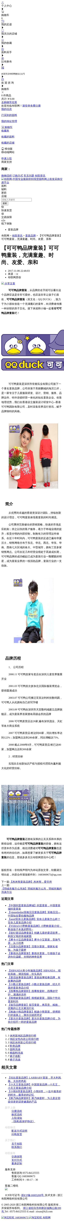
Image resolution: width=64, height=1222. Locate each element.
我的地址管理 (9, 121)
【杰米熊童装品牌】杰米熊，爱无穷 (31, 881)
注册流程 (16, 1111)
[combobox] (16, 199)
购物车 (8, 127)
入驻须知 (16, 1118)
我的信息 (6, 109)
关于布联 (16, 1143)
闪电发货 (16, 1134)
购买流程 (16, 1114)
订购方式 (17, 175)
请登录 (26, 105)
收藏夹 (5, 130)
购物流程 (6, 175)
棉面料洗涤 (16, 1052)
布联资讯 (40, 175)
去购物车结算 (9, 102)
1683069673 (21, 1217)
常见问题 (29, 175)
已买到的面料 (9, 115)
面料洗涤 (15, 1049)
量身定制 (16, 1163)
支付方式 (16, 1160)
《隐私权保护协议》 (23, 1121)
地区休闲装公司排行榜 (23, 1042)
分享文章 (9, 283)
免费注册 (35, 105)
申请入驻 (6, 158)
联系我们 (16, 1147)
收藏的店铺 (7, 142)
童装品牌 (30, 235)
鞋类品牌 (15, 1046)
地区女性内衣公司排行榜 (24, 1039)
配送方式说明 (19, 1130)
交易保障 (16, 1156)
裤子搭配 (15, 1056)
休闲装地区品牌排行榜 (23, 1035)
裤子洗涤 (15, 1059)
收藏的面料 (7, 136)
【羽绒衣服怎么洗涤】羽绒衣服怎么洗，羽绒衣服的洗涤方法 (31, 888)
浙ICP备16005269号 (33, 1195)
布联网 (46, 1217)
